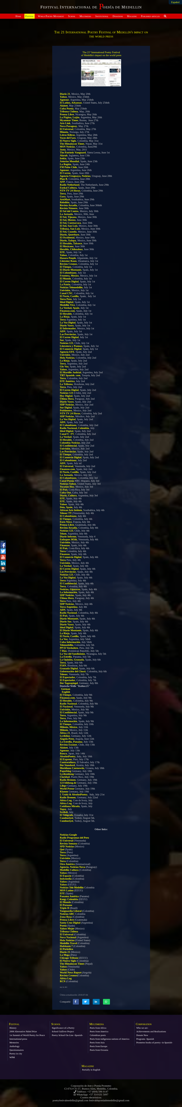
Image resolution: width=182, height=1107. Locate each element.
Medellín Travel (68, 943)
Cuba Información (70, 642)
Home (18, 16)
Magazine (132, 16)
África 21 (65, 733)
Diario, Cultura (68, 495)
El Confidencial (68, 445)
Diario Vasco (67, 325)
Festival (29, 16)
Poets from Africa (98, 1028)
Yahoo (63, 96)
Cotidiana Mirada (70, 806)
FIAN (63, 665)
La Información (68, 592)
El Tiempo (65, 266)
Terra (63, 193)
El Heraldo (66, 313)
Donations (118, 16)
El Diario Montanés (70, 269)
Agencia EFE (67, 351)
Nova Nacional (68, 937)
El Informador (68, 328)
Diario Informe (68, 536)
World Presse (67, 788)
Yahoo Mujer (67, 928)
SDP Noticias (67, 404)
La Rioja (65, 316)
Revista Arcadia (68, 205)
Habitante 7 (66, 946)
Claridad (65, 776)
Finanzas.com (67, 310)
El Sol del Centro (69, 211)
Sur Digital (66, 407)
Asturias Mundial (69, 161)
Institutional (101, 16)
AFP (62, 181)
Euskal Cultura (68, 187)
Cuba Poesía (67, 108)
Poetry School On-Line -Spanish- (67, 1035)
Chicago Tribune (69, 957)
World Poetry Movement (51, 16)
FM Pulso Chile (68, 167)
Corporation (144, 1024)
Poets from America (99, 1031)
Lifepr (63, 785)
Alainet (64, 105)
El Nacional (66, 706)
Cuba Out (65, 492)
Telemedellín (66, 645)
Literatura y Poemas (71, 346)
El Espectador (67, 677)
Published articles (150, 16)
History (13, 1028)
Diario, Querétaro (69, 234)
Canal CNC (66, 293)
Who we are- (142, 1028)
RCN (62, 981)
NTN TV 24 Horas (70, 190)
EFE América (67, 381)
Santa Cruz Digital (70, 922)
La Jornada (66, 214)
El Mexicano (67, 246)
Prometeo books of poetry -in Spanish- (154, 1042)
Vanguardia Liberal (71, 911)
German (65, 689)
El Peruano (66, 905)
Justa (63, 149)
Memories (14, 1042)
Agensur (64, 99)
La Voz (64, 639)
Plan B (63, 178)
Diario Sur (65, 621)
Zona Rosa (66, 916)
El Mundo (65, 278)
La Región (65, 164)
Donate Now (142, 1035)
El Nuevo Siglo (68, 140)
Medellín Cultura (69, 869)
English (66, 691)
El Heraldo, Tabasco (71, 243)
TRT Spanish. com (70, 375)
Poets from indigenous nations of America (109, 1039)
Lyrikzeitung (67, 774)
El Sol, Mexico (68, 220)
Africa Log (66, 800)
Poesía (63, 925)
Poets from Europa (98, 1046)
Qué (62, 849)
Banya (63, 753)
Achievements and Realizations (151, 1031)
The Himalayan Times (72, 143)
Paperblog (65, 771)
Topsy (63, 809)
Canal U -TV (67, 434)
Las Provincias (68, 334)
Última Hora (67, 398)
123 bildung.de (68, 782)
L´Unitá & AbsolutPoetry (74, 794)
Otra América (67, 864)
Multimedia (85, 16)
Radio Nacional (68, 612)
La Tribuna (66, 384)
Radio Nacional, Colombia (74, 428)
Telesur (64, 674)
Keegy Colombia (69, 899)
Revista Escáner (68, 744)
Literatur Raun (68, 261)
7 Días (63, 650)
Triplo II (64, 908)
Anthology (14, 1046)
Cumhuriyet (66, 818)
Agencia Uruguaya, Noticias (75, 176)
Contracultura (68, 762)
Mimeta (64, 132)
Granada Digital (69, 668)
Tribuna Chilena (69, 111)
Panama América (69, 896)
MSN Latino (67, 890)
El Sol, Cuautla (68, 231)
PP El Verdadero (69, 648)
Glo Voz (64, 366)
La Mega (65, 955)
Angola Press (67, 738)
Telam (63, 533)
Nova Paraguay (68, 126)
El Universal (66, 129)
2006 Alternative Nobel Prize (23, 1031)
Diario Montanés (69, 618)
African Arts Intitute (71, 510)
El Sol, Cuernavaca (70, 222)
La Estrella (66, 656)
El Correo (65, 173)
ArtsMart (65, 199)
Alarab (64, 155)
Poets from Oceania (99, 1050)
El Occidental (67, 237)
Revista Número (68, 208)
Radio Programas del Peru (74, 837)
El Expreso (66, 759)
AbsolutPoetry (68, 756)
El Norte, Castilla (69, 296)
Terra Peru (66, 299)
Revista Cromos (68, 263)
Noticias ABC (67, 913)
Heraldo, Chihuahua (71, 249)
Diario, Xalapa (68, 240)
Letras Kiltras (67, 135)
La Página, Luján (69, 117)
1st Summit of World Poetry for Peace (27, 1035)
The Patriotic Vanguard (73, 152)
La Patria (65, 284)
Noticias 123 (66, 343)
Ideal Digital (66, 302)
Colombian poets (98, 1035)
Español (175, 2)
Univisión (65, 290)
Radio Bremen (68, 779)
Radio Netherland (69, 184)
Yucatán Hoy (67, 486)
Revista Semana (68, 843)
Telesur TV (66, 513)
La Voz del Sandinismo (72, 653)
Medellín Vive (67, 305)
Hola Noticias (67, 357)
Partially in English (91, 1069)
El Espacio (65, 875)
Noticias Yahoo (68, 483)
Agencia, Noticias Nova (72, 867)
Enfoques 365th (68, 539)
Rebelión (64, 202)
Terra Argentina (68, 606)
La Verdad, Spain (69, 307)
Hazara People (68, 258)
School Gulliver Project (63, 1031)
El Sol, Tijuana (68, 217)
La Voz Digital (68, 322)
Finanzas (65, 545)
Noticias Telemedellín (71, 287)
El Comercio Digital (70, 349)
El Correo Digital (69, 281)
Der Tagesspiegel (69, 683)
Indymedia (66, 878)
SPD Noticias (67, 846)
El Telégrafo (66, 815)
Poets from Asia (97, 1042)
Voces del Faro (68, 137)
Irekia (63, 158)
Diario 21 (65, 93)
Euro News (66, 521)
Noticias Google (68, 834)
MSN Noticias (67, 146)
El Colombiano (68, 272)
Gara (63, 196)
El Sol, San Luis (68, 225)
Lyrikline (65, 735)
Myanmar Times (69, 120)
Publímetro (66, 410)
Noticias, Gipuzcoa (70, 589)
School (71, 16)
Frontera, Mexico (69, 275)
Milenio (64, 730)
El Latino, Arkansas (71, 102)
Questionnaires (16, 1050)
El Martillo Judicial (70, 372)
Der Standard (67, 765)
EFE (62, 252)
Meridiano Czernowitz (72, 768)
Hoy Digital (66, 395)
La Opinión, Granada (72, 659)
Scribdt (64, 812)
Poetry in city (15, 1053)
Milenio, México (68, 727)
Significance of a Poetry (63, 1028)
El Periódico (66, 949)
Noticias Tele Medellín (72, 887)
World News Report (70, 972)
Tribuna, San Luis (70, 228)
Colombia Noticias (70, 442)
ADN (62, 331)
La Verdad (66, 436)
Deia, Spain (66, 507)
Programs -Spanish (145, 1039)
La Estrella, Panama (71, 741)
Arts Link (65, 123)
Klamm (64, 791)
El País (63, 489)
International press (18, 1039)
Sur (62, 340)
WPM (12, 1057)
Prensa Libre (67, 114)
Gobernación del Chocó (73, 671)
